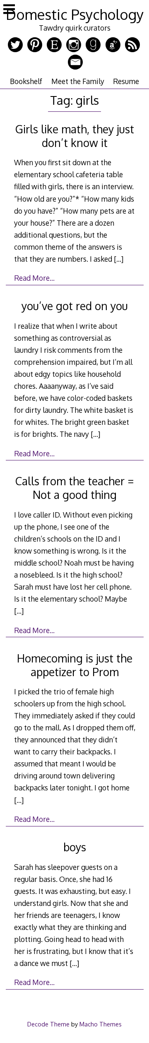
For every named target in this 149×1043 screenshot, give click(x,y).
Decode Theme (48, 1024)
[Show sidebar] (9, 10)
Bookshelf (26, 81)
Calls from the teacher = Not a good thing (74, 487)
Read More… (34, 277)
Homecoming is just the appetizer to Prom (74, 665)
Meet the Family (77, 81)
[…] (118, 258)
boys (74, 847)
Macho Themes (100, 1024)
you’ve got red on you (75, 306)
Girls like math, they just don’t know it (74, 135)
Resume (126, 81)
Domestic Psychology (75, 14)
